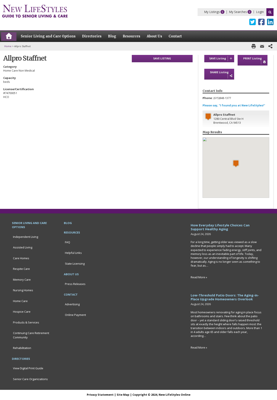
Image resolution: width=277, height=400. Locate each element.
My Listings (212, 12)
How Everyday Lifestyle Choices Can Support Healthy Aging (220, 227)
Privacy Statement (100, 395)
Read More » (199, 277)
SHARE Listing (219, 72)
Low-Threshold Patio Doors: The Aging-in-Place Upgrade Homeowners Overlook (225, 297)
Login (260, 12)
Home (7, 46)
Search (270, 12)
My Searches (238, 12)
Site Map (123, 395)
